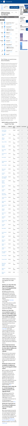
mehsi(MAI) (4, 255)
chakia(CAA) (4, 259)
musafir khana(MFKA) (3, 182)
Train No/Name (23, 20)
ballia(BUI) (4, 228)
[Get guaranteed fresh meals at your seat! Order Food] (23, 37)
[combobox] (5, 7)
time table (11, 300)
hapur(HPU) (4, 141)
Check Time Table (14, 7)
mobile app (4, 423)
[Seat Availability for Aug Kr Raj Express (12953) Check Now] (23, 45)
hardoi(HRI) (4, 165)
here (10, 384)
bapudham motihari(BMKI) (4, 264)
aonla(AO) (4, 157)
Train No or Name (6, 6)
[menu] (1, 2)
